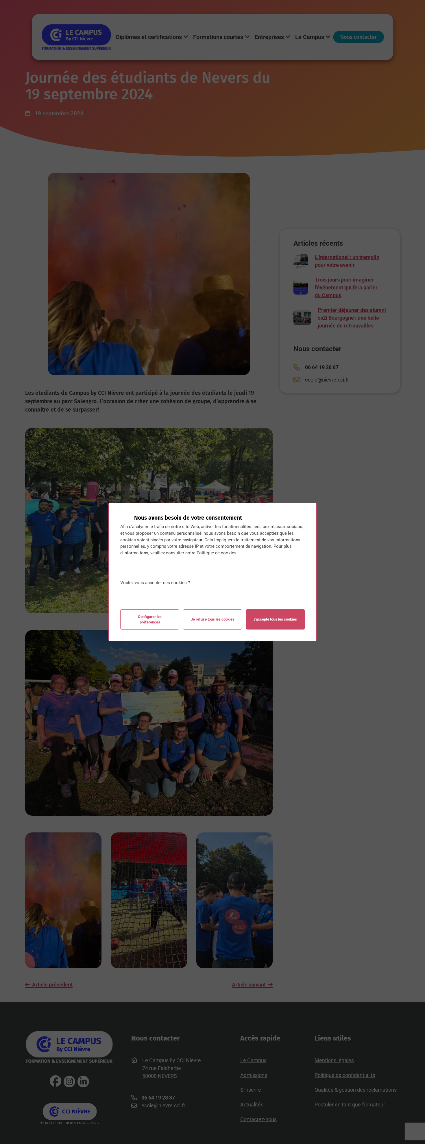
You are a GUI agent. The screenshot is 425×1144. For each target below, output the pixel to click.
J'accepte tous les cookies (275, 619)
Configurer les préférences (150, 619)
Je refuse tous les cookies (212, 619)
